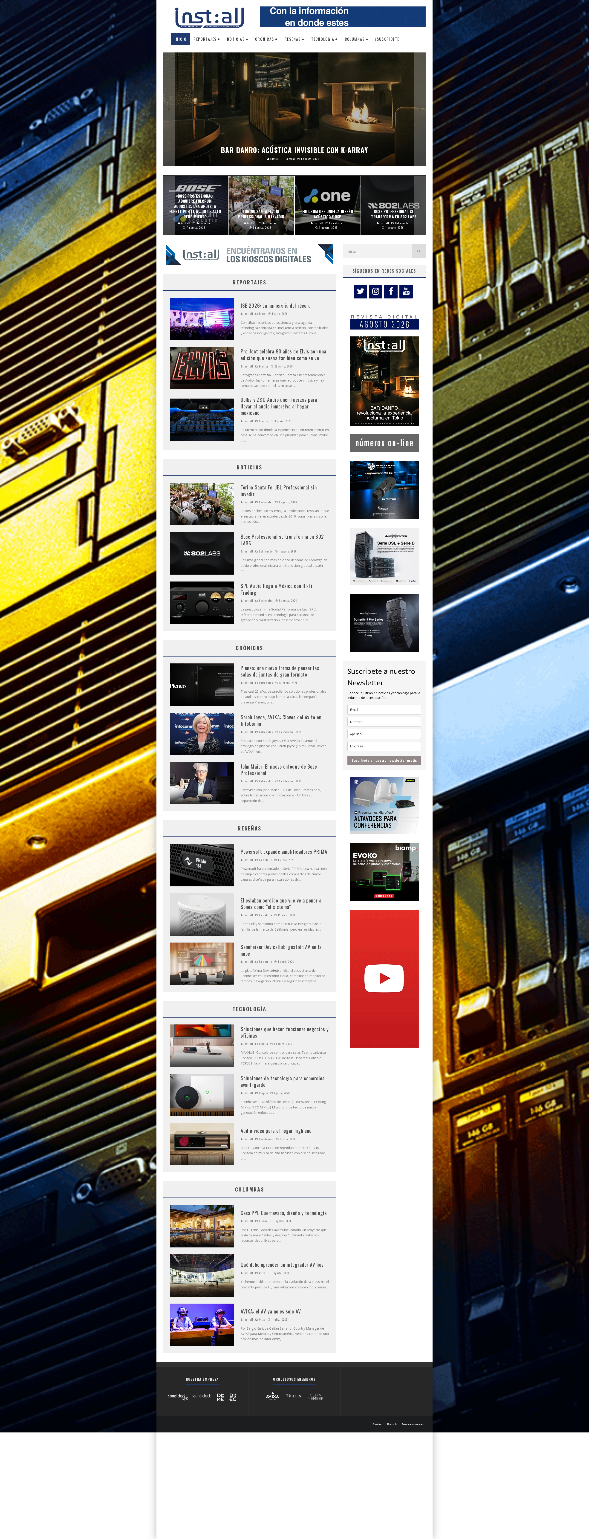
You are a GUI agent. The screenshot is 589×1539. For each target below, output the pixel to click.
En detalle (265, 860)
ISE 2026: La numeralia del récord (276, 305)
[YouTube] (406, 291)
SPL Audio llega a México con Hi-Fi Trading (276, 589)
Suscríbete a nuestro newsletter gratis (384, 760)
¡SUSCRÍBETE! (388, 39)
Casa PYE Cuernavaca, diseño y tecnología (284, 1212)
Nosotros (378, 1424)
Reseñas (293, 39)
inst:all (248, 313)
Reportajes (205, 39)
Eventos (264, 366)
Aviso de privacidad (412, 1424)
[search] (419, 251)
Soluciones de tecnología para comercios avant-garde (283, 1081)
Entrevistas (266, 682)
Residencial (266, 1139)
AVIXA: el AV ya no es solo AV (271, 1311)
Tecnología (322, 39)
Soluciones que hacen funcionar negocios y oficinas (285, 1032)
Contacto (392, 1424)
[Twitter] (360, 291)
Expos (262, 313)
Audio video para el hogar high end (276, 1130)
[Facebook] (391, 291)
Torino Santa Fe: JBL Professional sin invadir (279, 490)
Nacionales (266, 502)
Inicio (181, 39)
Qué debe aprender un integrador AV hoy (282, 1264)
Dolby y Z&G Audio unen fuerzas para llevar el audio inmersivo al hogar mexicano (279, 406)
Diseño (263, 1221)
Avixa (262, 1273)
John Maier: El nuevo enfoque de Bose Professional (279, 770)
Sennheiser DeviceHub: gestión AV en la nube (281, 950)
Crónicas (264, 39)
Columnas (355, 39)
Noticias (236, 39)
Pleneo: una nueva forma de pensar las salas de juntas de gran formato (280, 671)
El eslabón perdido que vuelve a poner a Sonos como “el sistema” (281, 904)
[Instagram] (375, 291)
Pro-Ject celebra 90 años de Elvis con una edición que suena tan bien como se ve (283, 354)
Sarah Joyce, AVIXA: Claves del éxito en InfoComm (281, 720)
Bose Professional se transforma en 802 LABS (282, 540)
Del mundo (266, 551)
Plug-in (263, 1043)
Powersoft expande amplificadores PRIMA (284, 851)
